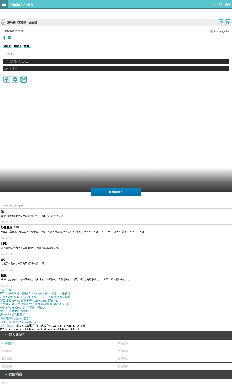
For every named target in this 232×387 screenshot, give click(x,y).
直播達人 (17, 307)
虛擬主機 (14, 311)
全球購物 (65, 297)
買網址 (4, 311)
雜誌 (43, 304)
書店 (41, 293)
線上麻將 (34, 304)
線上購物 (22, 293)
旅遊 (44, 300)
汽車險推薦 (22, 304)
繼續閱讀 (114, 192)
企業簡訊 (40, 307)
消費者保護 (7, 318)
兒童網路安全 (22, 318)
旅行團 (10, 304)
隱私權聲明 (18, 314)
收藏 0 (17, 46)
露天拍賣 (50, 293)
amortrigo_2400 (221, 31)
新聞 (2, 297)
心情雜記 (7, 351)
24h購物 (33, 293)
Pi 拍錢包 (35, 300)
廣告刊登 (39, 297)
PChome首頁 (8, 293)
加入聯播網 (52, 297)
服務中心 (52, 300)
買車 (2, 304)
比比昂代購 (63, 293)
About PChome (9, 321)
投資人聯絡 (26, 321)
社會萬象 (7, 366)
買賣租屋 (5, 300)
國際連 (24, 300)
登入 (2, 289)
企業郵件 (25, 311)
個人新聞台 (26, 297)
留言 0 (7, 46)
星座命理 (52, 304)
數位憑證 (28, 307)
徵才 (36, 321)
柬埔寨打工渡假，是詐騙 (22, 22)
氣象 (10, 297)
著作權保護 (7, 325)
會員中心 (63, 304)
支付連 (16, 300)
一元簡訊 (5, 307)
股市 (16, 297)
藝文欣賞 (7, 358)
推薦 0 (27, 46)
